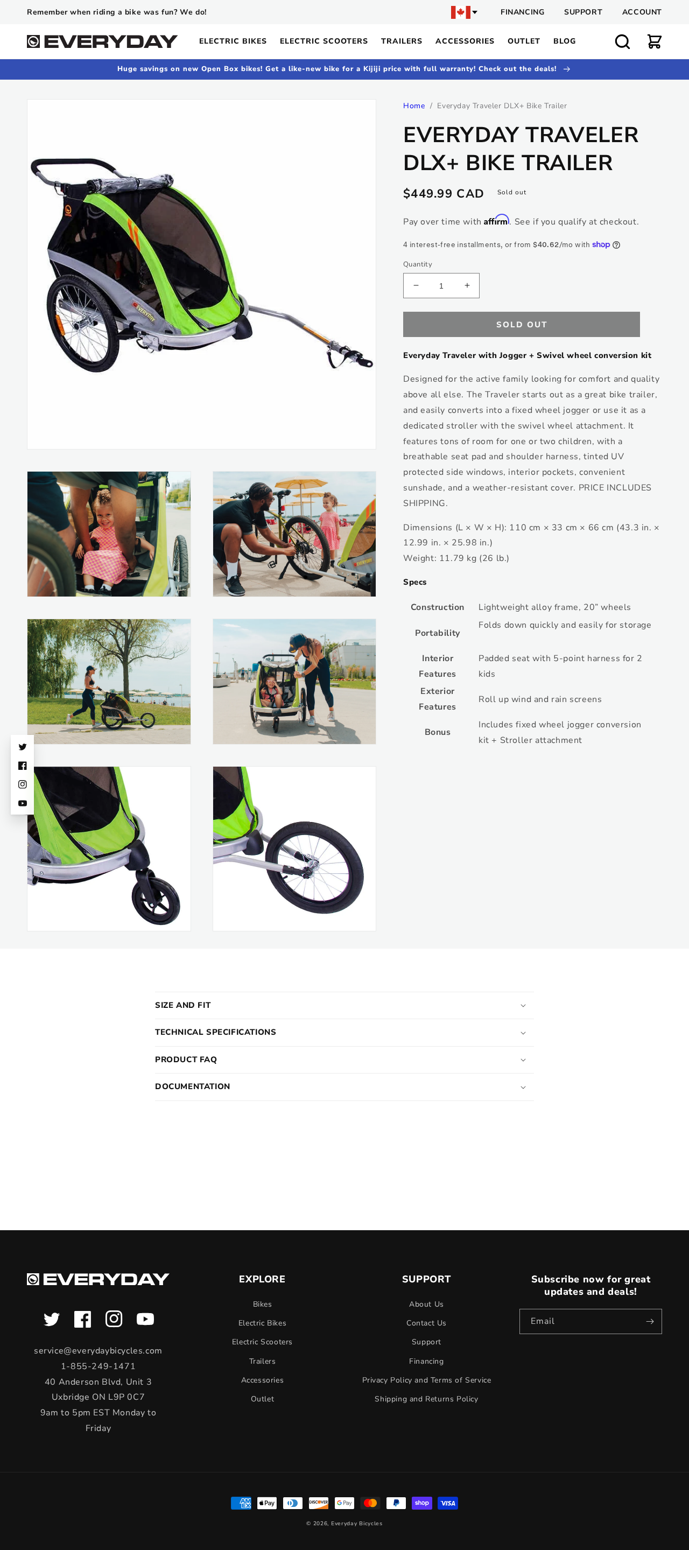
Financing (522, 12)
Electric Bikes (262, 1323)
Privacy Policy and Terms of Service (426, 1380)
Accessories (262, 1380)
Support (583, 12)
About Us (426, 1304)
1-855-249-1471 (98, 1366)
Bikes (262, 1304)
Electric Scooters (262, 1342)
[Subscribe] (650, 1321)
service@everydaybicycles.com (98, 1351)
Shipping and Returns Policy (426, 1399)
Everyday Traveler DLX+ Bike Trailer (502, 106)
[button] (622, 41)
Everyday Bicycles (357, 1523)
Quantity (417, 264)
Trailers (262, 1361)
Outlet (263, 1399)
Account (642, 12)
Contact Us (426, 1323)
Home (414, 106)
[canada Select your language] (465, 12)
